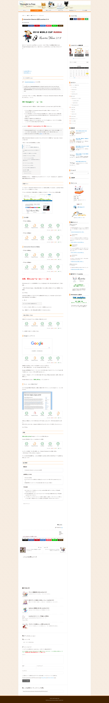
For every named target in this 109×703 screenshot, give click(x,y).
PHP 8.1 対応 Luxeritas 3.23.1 (81, 161)
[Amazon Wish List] (79, 213)
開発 (29, 15)
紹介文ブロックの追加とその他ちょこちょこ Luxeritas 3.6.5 (41, 600)
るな (62, 527)
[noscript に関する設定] (32, 303)
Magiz (73, 225)
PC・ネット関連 (75, 85)
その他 (73, 107)
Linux (73, 91)
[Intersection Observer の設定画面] (31, 159)
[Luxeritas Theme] (79, 279)
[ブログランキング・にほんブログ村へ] (79, 203)
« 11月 (74, 77)
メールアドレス (40, 665)
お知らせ (74, 113)
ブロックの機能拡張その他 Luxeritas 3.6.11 (38, 592)
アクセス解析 (73, 120)
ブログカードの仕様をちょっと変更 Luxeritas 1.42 (39, 624)
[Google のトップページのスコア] (42, 359)
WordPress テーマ (35, 15)
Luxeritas (42, 15)
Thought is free (60, 700)
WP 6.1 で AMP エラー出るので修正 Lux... (77, 242)
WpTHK (75, 102)
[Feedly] (86, 19)
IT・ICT (74, 87)
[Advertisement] (42, 60)
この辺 (40, 133)
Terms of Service (51, 677)
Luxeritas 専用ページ (28, 71)
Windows (74, 89)
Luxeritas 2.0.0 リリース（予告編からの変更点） (39, 616)
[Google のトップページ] (37, 346)
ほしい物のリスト (79, 217)
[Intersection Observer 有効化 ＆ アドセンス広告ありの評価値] (42, 268)
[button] (71, 52)
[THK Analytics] (79, 298)
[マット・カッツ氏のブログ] (37, 400)
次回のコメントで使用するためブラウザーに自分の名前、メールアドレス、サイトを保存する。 (40, 675)
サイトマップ (73, 123)
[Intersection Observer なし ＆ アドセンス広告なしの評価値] (42, 226)
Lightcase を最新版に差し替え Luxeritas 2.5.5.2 (39, 608)
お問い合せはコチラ (81, 207)
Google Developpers (29, 82)
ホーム (25, 15)
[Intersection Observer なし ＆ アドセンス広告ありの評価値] (42, 238)
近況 (73, 111)
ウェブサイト (24, 670)
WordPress (74, 93)
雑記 (73, 109)
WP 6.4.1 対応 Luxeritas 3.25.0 (81, 130)
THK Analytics (75, 105)
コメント (23, 654)
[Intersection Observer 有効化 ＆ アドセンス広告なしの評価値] (42, 256)
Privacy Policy (43, 677)
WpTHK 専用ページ (27, 72)
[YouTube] (79, 19)
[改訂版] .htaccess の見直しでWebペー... (77, 261)
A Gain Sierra (73, 116)
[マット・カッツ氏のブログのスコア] (42, 414)
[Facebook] (75, 19)
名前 (23, 665)
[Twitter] (71, 19)
